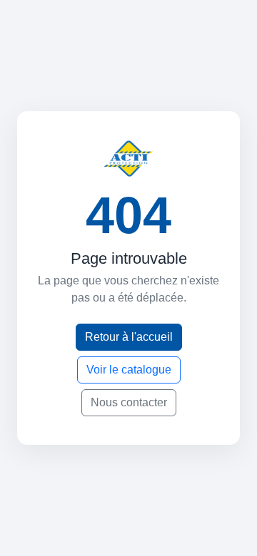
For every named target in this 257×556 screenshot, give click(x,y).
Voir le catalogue (128, 370)
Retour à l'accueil (129, 337)
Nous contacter (129, 402)
